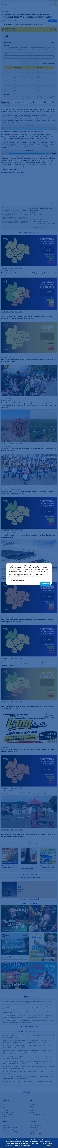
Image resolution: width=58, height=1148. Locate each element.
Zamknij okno (45, 583)
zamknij (49, 1146)
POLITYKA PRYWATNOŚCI (17, 581)
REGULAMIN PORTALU (16, 579)
